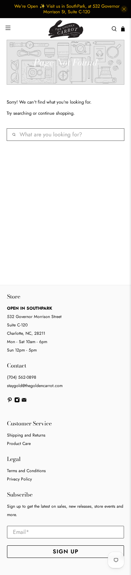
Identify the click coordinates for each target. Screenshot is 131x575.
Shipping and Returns (26, 435)
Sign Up (66, 551)
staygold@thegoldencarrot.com (35, 386)
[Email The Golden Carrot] (24, 401)
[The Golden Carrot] (66, 29)
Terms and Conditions (26, 471)
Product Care (19, 443)
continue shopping (55, 113)
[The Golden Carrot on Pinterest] (10, 401)
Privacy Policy (19, 479)
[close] (124, 9)
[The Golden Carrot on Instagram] (17, 401)
